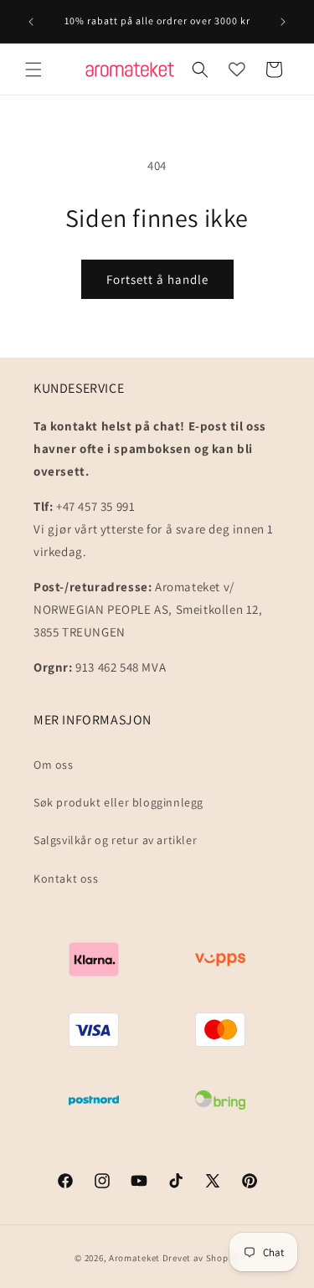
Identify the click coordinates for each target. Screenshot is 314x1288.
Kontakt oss (66, 878)
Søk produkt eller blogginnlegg (118, 802)
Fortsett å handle (157, 279)
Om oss (53, 764)
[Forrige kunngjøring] (31, 21)
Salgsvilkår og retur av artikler (115, 840)
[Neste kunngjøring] (283, 21)
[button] (33, 69)
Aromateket (134, 1258)
